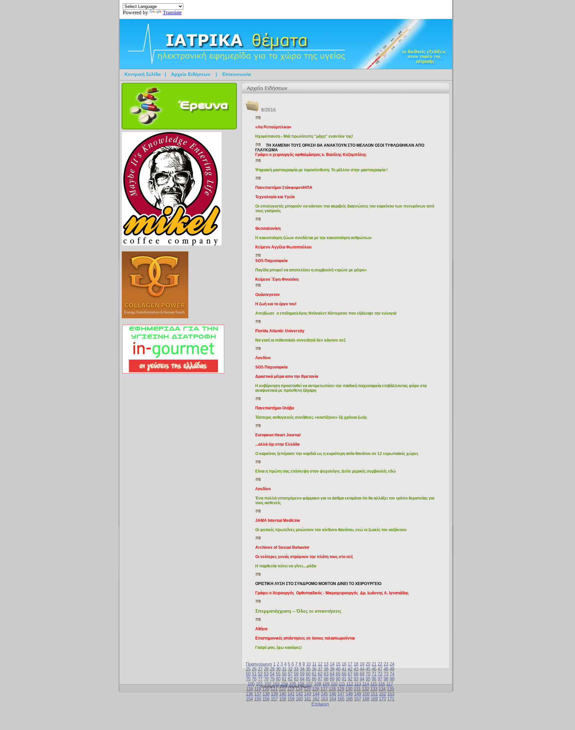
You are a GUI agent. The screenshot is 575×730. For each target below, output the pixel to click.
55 (278, 673)
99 (392, 678)
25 (248, 668)
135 (390, 688)
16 (344, 663)
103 (276, 683)
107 (309, 683)
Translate (172, 12)
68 (356, 673)
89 (332, 678)
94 (362, 678)
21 (374, 663)
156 (266, 698)
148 (349, 693)
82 (290, 678)
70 (368, 673)
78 (266, 678)
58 (296, 673)
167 (357, 698)
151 (374, 693)
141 (291, 693)
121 (274, 688)
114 (365, 683)
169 (374, 698)
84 (302, 678)
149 (357, 693)
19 (362, 663)
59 (302, 673)
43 (356, 668)
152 (382, 693)
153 (390, 693)
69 (362, 673)
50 (248, 673)
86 (314, 678)
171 (390, 698)
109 (325, 683)
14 (332, 663)
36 (314, 668)
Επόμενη (320, 703)
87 (320, 678)
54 (272, 673)
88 (326, 678)
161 (307, 698)
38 (326, 668)
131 (357, 688)
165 (340, 698)
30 (278, 668)
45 (368, 668)
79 (272, 678)
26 (254, 668)
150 (365, 693)
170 (382, 698)
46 (374, 668)
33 (296, 668)
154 (249, 698)
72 (380, 673)
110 (334, 683)
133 (373, 688)
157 (274, 698)
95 (368, 678)
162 (315, 698)
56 (284, 673)
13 (326, 663)
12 (320, 663)
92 (350, 678)
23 (386, 663)
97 (380, 678)
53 (266, 673)
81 (284, 678)
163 (324, 698)
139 (274, 693)
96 (374, 678)
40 (338, 668)
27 (260, 668)
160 (299, 698)
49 (392, 668)
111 (342, 683)
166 (349, 698)
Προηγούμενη (259, 663)
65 (338, 673)
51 (254, 673)
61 (314, 673)
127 (323, 688)
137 (257, 693)
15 (338, 663)
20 (368, 663)
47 (380, 668)
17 (350, 663)
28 (266, 668)
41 (344, 668)
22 (380, 663)
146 (332, 693)
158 (282, 698)
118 (249, 688)
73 (386, 673)
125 (307, 688)
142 (299, 693)
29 (272, 668)
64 (332, 673)
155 (257, 698)
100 (251, 683)
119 (257, 688)
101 (259, 683)
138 (266, 693)
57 (290, 673)
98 (386, 678)
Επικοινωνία (236, 74)
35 (308, 668)
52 (260, 673)
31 (284, 668)
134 (382, 688)
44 (362, 668)
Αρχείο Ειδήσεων (190, 74)
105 (292, 683)
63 (326, 673)
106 (300, 683)
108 (317, 683)
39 (332, 668)
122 (282, 688)
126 (315, 688)
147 (340, 693)
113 (357, 683)
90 (338, 678)
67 (350, 673)
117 (389, 683)
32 (290, 668)
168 (365, 698)
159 (291, 698)
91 (344, 678)
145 (324, 693)
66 (344, 673)
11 (314, 663)
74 (392, 673)
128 (332, 688)
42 (350, 668)
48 (386, 668)
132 (365, 688)
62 (320, 673)
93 (356, 678)
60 (308, 673)
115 (373, 683)
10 (308, 663)
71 (374, 673)
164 (332, 698)
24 (392, 663)
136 (249, 693)
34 (302, 668)
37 (320, 668)
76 (254, 678)
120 (265, 688)
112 (349, 683)
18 (356, 663)
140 (282, 693)
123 (290, 688)
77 (260, 678)
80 (278, 678)
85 (308, 678)
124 (298, 688)
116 (381, 683)
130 (348, 688)
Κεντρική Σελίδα (142, 74)
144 (315, 693)
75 (248, 678)
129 (340, 688)
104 (284, 683)
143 (307, 693)
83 (296, 678)
